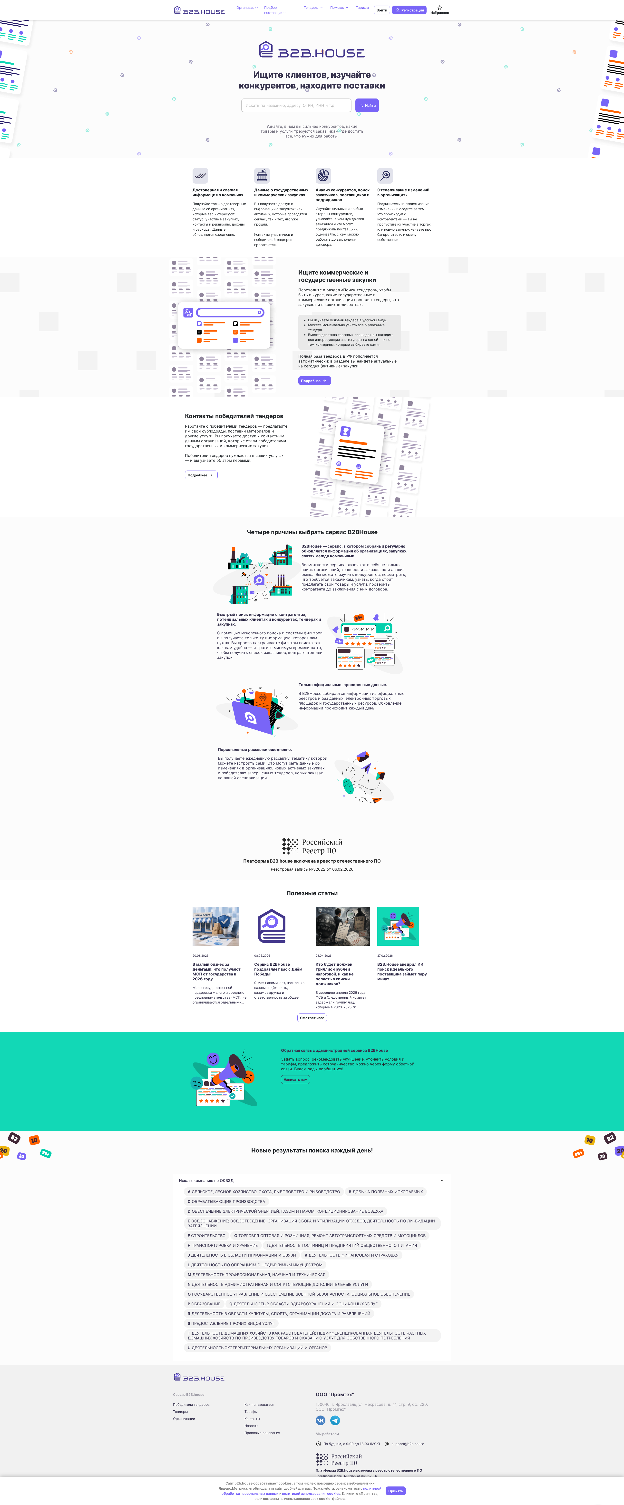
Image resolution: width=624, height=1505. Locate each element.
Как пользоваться (259, 1404)
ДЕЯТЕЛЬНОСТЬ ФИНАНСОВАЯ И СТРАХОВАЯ (352, 1255)
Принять (395, 1491)
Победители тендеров (191, 1404)
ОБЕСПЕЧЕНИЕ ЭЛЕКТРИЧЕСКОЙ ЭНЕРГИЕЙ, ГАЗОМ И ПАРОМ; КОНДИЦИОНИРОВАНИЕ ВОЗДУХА (285, 1211)
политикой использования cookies (311, 1493)
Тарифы (251, 1411)
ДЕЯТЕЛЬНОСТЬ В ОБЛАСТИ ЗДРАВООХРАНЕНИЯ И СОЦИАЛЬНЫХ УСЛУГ (303, 1303)
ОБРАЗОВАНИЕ (204, 1303)
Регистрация (412, 10)
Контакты (252, 1418)
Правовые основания (262, 1433)
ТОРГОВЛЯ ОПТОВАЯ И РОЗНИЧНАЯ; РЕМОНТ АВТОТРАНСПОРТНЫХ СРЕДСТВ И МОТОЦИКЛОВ (330, 1235)
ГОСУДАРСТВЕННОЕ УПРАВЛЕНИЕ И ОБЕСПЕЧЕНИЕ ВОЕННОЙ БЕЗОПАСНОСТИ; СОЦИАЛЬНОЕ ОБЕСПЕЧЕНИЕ (299, 1294)
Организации (184, 1418)
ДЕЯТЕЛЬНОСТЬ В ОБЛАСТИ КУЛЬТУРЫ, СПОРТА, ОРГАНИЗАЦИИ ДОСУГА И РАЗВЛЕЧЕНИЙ (279, 1313)
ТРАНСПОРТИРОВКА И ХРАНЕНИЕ (223, 1245)
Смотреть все (312, 1018)
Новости (251, 1426)
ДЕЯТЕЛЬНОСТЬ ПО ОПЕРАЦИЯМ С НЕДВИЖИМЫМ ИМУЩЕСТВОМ (255, 1264)
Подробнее (311, 381)
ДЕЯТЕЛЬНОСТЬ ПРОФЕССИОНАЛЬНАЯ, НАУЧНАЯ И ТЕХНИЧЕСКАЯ (256, 1274)
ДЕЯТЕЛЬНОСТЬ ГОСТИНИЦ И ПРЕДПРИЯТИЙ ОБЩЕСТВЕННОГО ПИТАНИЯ (342, 1245)
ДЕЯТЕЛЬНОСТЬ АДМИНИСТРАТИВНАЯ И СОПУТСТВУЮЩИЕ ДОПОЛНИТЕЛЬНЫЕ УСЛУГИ (278, 1284)
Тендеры (180, 1411)
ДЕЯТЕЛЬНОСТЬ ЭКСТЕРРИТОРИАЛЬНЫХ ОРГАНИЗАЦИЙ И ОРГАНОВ (257, 1347)
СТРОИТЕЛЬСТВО (206, 1235)
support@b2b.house (408, 1444)
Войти (382, 10)
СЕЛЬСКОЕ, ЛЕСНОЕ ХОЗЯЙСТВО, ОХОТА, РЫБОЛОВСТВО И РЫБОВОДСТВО (264, 1191)
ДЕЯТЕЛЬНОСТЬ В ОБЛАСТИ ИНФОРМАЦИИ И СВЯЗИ (242, 1255)
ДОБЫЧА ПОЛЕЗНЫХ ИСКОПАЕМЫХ (386, 1191)
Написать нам (295, 1079)
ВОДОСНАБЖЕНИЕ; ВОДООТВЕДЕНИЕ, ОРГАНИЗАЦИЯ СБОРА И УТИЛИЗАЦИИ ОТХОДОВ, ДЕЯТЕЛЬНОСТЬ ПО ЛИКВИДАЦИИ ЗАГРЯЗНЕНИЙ (311, 1223)
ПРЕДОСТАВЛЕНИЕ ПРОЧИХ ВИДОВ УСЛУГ (231, 1323)
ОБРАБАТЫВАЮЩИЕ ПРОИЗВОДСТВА (226, 1201)
